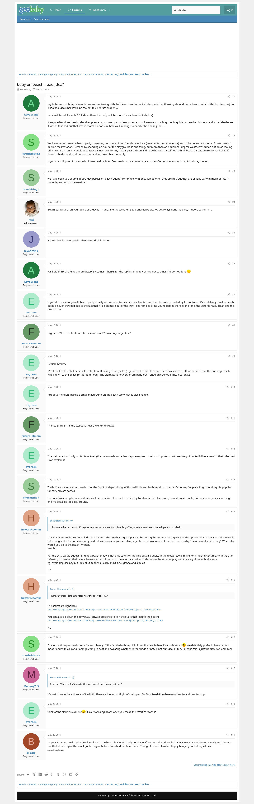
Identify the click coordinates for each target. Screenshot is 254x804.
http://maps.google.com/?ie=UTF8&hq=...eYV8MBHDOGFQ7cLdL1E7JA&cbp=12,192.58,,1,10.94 (105, 620)
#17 (233, 668)
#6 (233, 263)
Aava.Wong (25, 89)
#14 (233, 511)
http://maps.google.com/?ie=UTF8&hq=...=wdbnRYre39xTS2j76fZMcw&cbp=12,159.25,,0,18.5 (104, 609)
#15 (233, 579)
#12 (233, 448)
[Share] (228, 96)
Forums (77, 10)
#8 (233, 325)
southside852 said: (59, 520)
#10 (233, 387)
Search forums (41, 19)
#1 (233, 96)
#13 (233, 479)
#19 (233, 734)
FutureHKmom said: (60, 589)
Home (57, 10)
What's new (99, 10)
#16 (233, 637)
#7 (233, 294)
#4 (233, 201)
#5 (233, 232)
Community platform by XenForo (127, 795)
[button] (109, 10)
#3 (233, 171)
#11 (233, 417)
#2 (233, 135)
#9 (233, 356)
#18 (233, 703)
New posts (25, 19)
